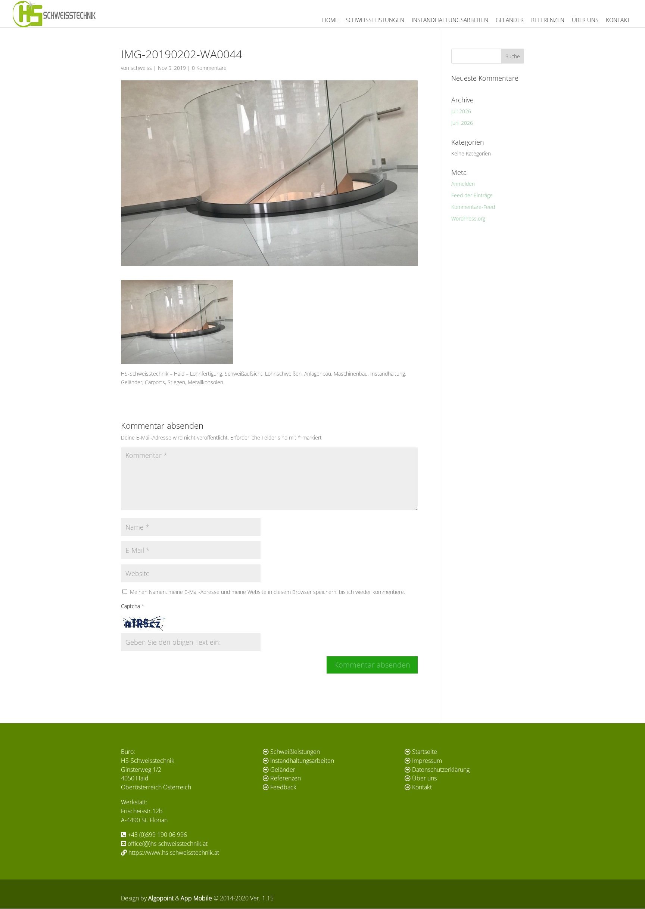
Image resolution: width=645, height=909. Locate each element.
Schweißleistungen (375, 20)
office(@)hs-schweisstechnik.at (168, 843)
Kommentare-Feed (473, 206)
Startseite (424, 752)
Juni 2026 (462, 122)
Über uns (585, 20)
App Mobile (196, 898)
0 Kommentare (209, 67)
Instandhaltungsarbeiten (450, 20)
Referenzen (547, 20)
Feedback (283, 787)
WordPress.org (468, 218)
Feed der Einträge (472, 195)
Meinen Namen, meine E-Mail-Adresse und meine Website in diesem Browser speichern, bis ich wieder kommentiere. (267, 591)
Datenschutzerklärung (441, 769)
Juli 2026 (461, 111)
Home (330, 20)
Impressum (427, 761)
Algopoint (161, 898)
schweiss (141, 67)
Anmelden (463, 183)
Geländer (510, 20)
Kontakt (618, 20)
